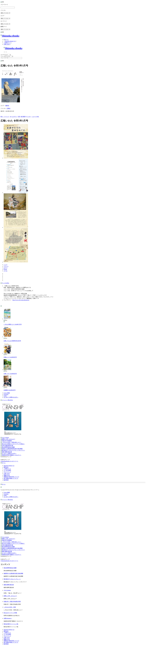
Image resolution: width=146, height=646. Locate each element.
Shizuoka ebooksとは (10, 41)
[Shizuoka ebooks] (10, 35)
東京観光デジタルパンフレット (12, 579)
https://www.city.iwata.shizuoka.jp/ (20, 300)
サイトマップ (7, 472)
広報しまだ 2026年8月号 (10, 373)
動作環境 (6, 480)
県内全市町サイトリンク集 (11, 624)
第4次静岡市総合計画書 (10, 567)
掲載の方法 (7, 475)
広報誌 (8, 108)
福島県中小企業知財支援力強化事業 (13, 573)
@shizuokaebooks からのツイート (9, 461)
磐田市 (7, 105)
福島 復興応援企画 (9, 584)
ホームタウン (13, 116)
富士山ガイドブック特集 (10, 612)
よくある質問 (7, 470)
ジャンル (3, 56)
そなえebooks (7, 590)
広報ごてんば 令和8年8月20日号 (12, 340)
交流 (19, 116)
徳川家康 (23, 116)
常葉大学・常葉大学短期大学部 (12, 601)
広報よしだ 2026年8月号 (10, 357)
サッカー (28, 116)
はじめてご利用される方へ (11, 397)
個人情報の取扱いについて (11, 478)
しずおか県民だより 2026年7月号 (13, 324)
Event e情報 (7, 393)
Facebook (6, 394)
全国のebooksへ (8, 618)
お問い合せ (7, 44)
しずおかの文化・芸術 (10, 607)
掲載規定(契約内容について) (11, 476)
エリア (2, 54)
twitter (5, 395)
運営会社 (6, 467)
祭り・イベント (5, 116)
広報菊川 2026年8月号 (10, 390)
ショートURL (35, 116)
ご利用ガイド (7, 42)
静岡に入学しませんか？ (10, 596)
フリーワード (4, 58)
